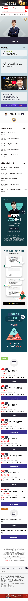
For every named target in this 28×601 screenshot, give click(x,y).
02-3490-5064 (14, 399)
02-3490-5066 (14, 467)
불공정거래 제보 (7, 560)
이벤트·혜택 (22, 15)
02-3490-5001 (14, 537)
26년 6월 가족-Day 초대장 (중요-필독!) (11, 97)
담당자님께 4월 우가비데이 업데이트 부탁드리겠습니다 (14, 190)
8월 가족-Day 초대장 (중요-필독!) (10, 96)
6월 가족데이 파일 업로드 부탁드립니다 (10, 168)
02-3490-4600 (14, 504)
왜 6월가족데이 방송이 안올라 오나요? (10, 184)
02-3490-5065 (14, 433)
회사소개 (8, 568)
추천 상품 (16, 15)
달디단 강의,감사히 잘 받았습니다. (9, 179)
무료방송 (3, 15)
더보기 (24, 47)
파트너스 (9, 15)
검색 (26, 7)
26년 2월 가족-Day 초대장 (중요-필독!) (10, 150)
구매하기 (14, 381)
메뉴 (2, 7)
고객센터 (3, 568)
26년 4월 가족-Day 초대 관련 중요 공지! (11, 99)
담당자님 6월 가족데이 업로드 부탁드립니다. (11, 173)
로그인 (6, 7)
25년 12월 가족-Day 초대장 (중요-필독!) (10, 155)
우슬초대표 (12, 114)
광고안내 (14, 568)
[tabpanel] (14, 105)
